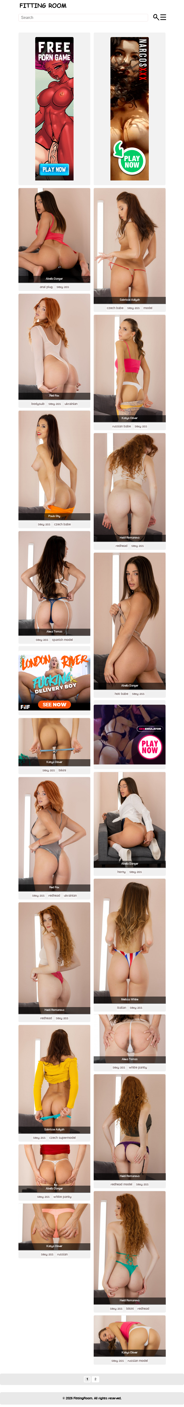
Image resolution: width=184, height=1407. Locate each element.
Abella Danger (54, 279)
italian (121, 1008)
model (148, 308)
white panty (62, 1197)
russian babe (121, 426)
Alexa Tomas (54, 631)
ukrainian (71, 404)
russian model (138, 1361)
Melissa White (129, 999)
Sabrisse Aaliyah (54, 1129)
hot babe (121, 694)
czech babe (62, 524)
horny (121, 872)
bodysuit (38, 404)
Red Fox (54, 396)
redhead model (121, 1184)
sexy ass (63, 287)
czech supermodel (62, 1138)
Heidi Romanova (54, 1010)
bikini (62, 770)
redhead (54, 896)
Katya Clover (54, 762)
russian (62, 1254)
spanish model (62, 640)
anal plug (46, 287)
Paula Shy (54, 516)
